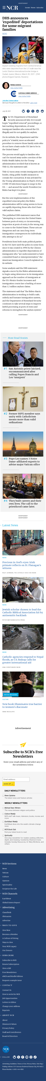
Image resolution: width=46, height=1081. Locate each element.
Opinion (5, 881)
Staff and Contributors (11, 1032)
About (4, 1020)
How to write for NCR (11, 994)
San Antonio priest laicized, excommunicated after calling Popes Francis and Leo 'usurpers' (25, 373)
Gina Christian (7, 667)
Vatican (5, 873)
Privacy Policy (8, 1028)
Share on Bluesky (23, 111)
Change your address (11, 1006)
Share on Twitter (32, 111)
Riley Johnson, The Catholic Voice (15, 573)
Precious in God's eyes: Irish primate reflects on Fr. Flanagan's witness (21, 565)
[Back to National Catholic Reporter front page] (12, 8)
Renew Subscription (10, 964)
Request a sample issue (12, 980)
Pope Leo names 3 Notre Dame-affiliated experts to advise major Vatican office (24, 461)
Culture (5, 699)
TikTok (35, 1057)
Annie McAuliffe (8, 711)
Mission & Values (9, 1024)
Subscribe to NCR (9, 960)
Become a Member (10, 934)
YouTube (26, 1057)
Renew (33, 7)
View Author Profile (16, 88)
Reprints (6, 1010)
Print (42, 111)
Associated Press (18, 620)
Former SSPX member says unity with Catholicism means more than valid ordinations (24, 418)
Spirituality (7, 885)
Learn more (33, 103)
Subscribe (39, 7)
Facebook (22, 1057)
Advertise (6, 920)
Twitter (18, 1057)
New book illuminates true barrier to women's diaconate (22, 705)
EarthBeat (6, 899)
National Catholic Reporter (5, 1049)
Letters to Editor (9, 1002)
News (4, 34)
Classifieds (6, 912)
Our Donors (7, 950)
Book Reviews (10, 695)
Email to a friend (37, 111)
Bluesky (14, 1057)
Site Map (39, 1064)
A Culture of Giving (10, 938)
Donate (27, 7)
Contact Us (6, 990)
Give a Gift (6, 968)
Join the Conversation (10, 100)
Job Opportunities (9, 998)
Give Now (6, 930)
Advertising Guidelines (9, 1064)
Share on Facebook (28, 111)
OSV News (32, 573)
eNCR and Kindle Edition (12, 976)
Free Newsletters (9, 972)
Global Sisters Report (11, 903)
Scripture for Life (9, 889)
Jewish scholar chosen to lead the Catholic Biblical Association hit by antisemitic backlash (22, 612)
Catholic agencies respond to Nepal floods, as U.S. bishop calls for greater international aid (22, 659)
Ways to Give (7, 942)
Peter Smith (7, 620)
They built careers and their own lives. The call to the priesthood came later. (25, 503)
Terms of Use (22, 1064)
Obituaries (6, 916)
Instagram (30, 1057)
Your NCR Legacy (9, 946)
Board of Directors (10, 1036)
